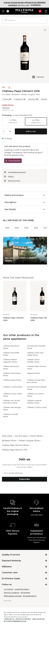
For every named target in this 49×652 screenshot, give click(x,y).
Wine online (7, 436)
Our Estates (8, 589)
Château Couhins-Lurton (37, 407)
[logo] (25, 11)
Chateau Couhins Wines (12, 387)
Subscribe (24, 479)
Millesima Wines (33, 373)
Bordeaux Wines (9, 440)
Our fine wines (21, 436)
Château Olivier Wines (12, 380)
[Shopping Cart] (45, 11)
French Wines (36, 436)
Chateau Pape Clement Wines (15, 445)
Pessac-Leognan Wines (29, 440)
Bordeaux (16, 94)
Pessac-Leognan (28, 94)
